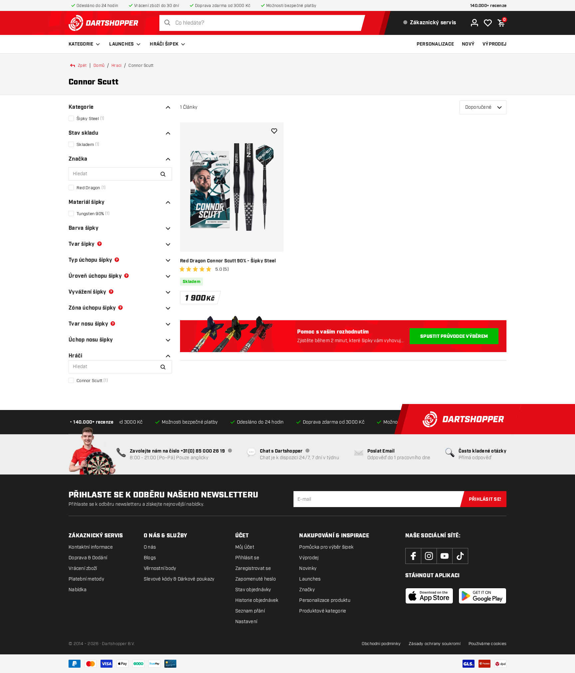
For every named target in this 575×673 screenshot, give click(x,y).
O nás (150, 547)
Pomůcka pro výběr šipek (326, 547)
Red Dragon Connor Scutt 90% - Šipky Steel (228, 261)
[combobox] (264, 23)
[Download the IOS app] (429, 596)
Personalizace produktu (324, 600)
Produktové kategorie (322, 611)
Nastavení (246, 621)
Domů (99, 65)
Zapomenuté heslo (255, 579)
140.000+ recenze (488, 6)
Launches (121, 44)
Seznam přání (250, 611)
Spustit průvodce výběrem (454, 336)
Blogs (150, 558)
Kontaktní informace (91, 547)
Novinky (307, 568)
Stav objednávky (253, 590)
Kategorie (81, 44)
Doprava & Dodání (88, 558)
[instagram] (429, 556)
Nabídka (78, 590)
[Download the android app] (482, 596)
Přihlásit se (247, 558)
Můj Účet (244, 547)
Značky (307, 590)
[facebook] (413, 556)
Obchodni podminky (381, 643)
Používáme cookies (487, 643)
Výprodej (308, 558)
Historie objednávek (257, 600)
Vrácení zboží (83, 568)
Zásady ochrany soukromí (435, 643)
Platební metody (86, 579)
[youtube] (445, 556)
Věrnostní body (160, 568)
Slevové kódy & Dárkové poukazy (179, 579)
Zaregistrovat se (253, 568)
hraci (116, 65)
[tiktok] (460, 556)
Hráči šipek (164, 44)
